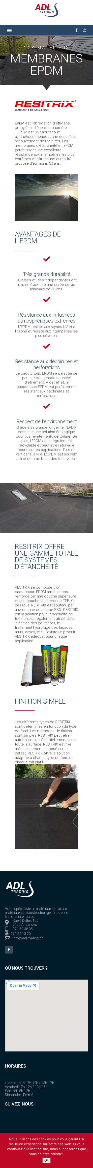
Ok (46, 1160)
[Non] (86, 1150)
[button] (9, 30)
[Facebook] (9, 950)
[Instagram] (84, 30)
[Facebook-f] (76, 30)
